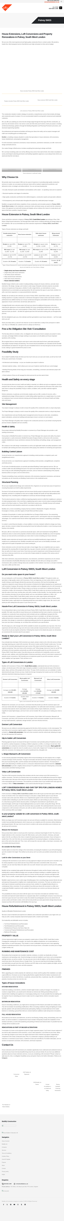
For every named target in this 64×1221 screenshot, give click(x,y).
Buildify (4, 137)
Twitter (7, 1204)
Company (4, 1147)
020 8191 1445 (53, 8)
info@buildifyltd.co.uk (51, 2)
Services (4, 1150)
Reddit (25, 1204)
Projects (4, 1162)
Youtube (14, 1204)
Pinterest (10, 1204)
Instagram (4, 1058)
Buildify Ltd (4, 1144)
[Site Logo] (7, 7)
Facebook (3, 1204)
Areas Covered (5, 1141)
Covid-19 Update (6, 1159)
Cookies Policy (5, 1156)
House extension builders (12, 280)
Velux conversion (18, 783)
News (3, 1165)
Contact (4, 1168)
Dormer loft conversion (16, 732)
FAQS (3, 1174)
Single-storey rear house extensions (15, 270)
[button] (61, 2)
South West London (39, 219)
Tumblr (21, 1204)
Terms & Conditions (6, 1153)
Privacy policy (5, 1171)
